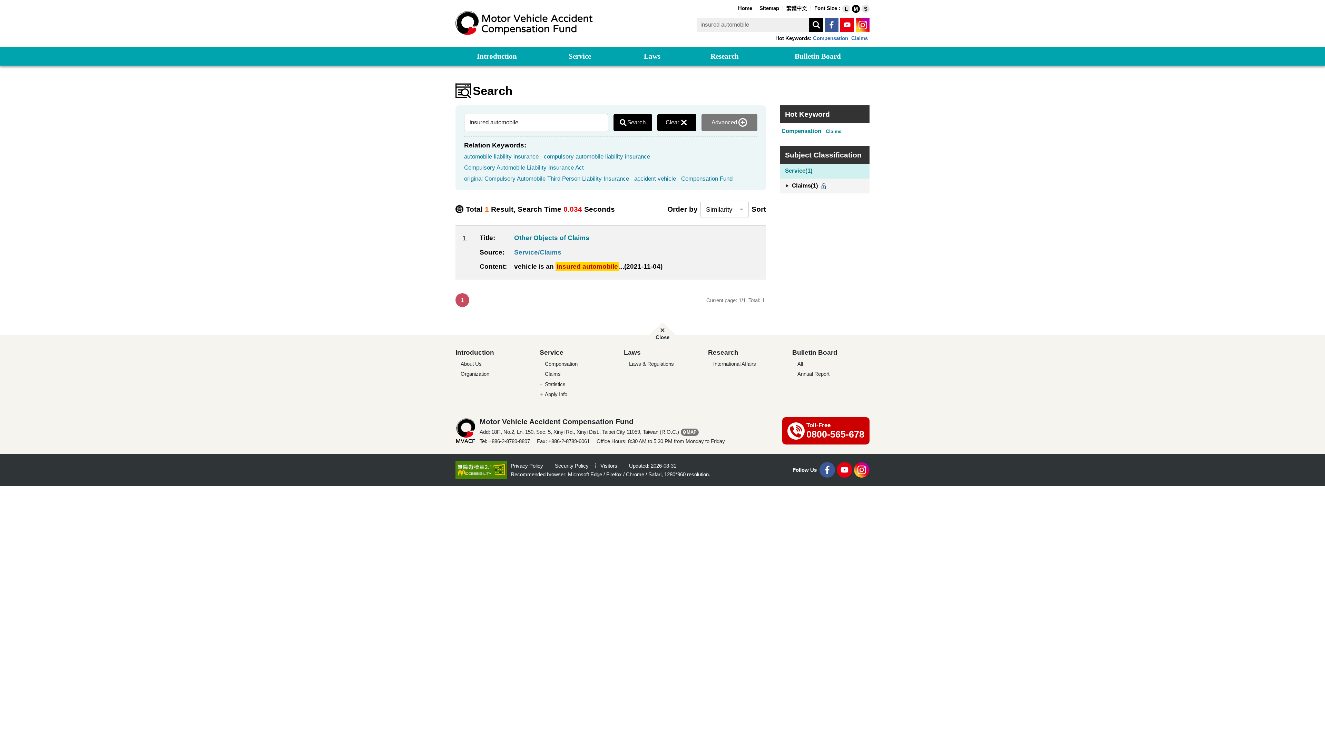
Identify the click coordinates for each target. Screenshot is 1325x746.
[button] (846, 9)
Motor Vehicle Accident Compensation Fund (524, 23)
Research (724, 56)
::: (735, 7)
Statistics (555, 384)
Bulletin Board (818, 56)
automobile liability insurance (501, 157)
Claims (859, 38)
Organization (475, 374)
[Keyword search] (816, 25)
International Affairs (734, 364)
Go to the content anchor (20, 1)
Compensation (830, 38)
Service (580, 56)
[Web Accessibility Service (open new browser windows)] (481, 469)
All (800, 364)
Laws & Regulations (651, 364)
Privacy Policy (527, 466)
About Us (471, 364)
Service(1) (799, 171)
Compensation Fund (707, 179)
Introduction (497, 56)
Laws (652, 56)
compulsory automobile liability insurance (597, 157)
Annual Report (813, 374)
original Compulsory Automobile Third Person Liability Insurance (546, 179)
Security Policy (572, 466)
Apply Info (556, 394)
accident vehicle (655, 179)
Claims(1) (805, 185)
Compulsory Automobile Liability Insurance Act (524, 168)
